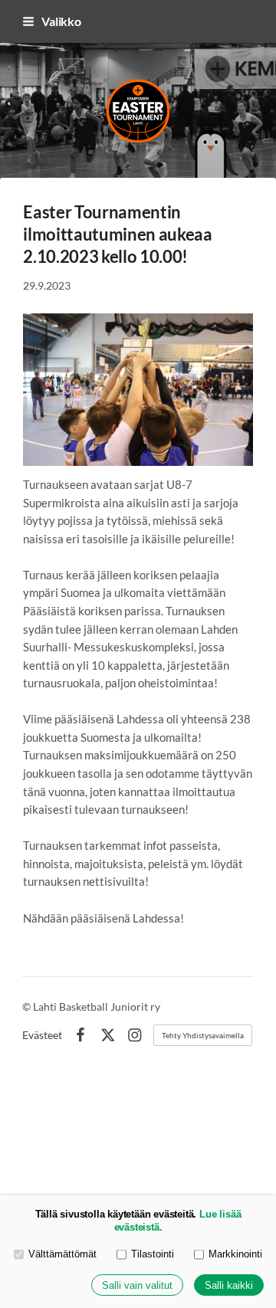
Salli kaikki (229, 1285)
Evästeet (42, 1035)
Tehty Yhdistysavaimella (203, 1035)
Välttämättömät (62, 1254)
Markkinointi (235, 1254)
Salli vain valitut (137, 1285)
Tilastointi (152, 1254)
